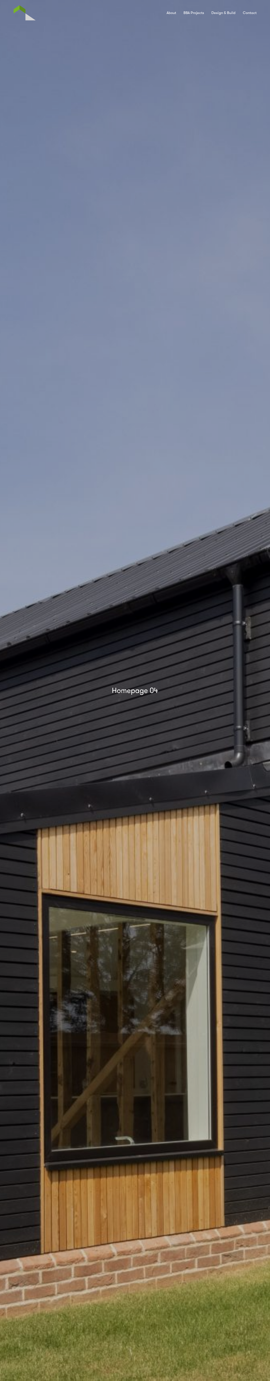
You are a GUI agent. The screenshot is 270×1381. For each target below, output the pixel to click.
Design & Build (223, 12)
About (171, 12)
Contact (250, 12)
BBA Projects (193, 12)
